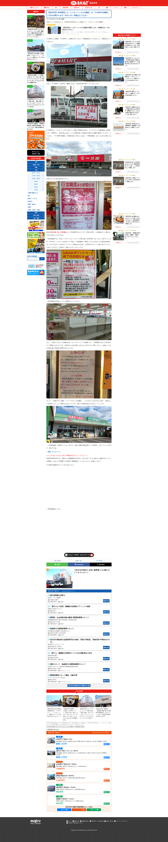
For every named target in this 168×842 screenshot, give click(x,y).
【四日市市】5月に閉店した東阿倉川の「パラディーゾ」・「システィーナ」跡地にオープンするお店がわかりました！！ (132, 78)
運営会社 (76, 821)
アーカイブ (135, 7)
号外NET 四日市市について (75, 823)
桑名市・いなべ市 (32, 198)
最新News (47, 7)
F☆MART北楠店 (51, 726)
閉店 (83, 726)
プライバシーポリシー (122, 821)
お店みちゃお (88, 7)
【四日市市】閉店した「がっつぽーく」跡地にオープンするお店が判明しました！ (132, 93)
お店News (76, 7)
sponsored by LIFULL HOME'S (100, 732)
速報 (125, 7)
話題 (107, 7)
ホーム (70, 821)
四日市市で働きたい (54, 591)
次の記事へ (99, 560)
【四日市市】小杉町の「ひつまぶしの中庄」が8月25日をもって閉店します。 (132, 179)
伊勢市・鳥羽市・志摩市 (34, 210)
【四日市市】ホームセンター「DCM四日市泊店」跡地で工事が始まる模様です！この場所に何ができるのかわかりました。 (132, 61)
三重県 (62, 19)
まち (99, 7)
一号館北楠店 (77, 726)
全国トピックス (34, 7)
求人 (56, 7)
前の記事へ (58, 560)
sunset (57, 729)
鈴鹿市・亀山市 (32, 204)
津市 (29, 195)
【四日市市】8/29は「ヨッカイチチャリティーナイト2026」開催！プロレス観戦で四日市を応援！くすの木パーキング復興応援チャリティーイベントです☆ (35, 33)
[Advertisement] (127, 22)
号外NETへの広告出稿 (97, 821)
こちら (81, 461)
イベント (116, 7)
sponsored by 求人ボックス (68, 591)
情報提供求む (85, 821)
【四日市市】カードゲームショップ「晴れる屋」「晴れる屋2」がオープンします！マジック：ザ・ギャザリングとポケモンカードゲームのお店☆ (35, 103)
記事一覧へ (79, 560)
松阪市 (29, 207)
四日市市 (93, 3)
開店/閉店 (65, 7)
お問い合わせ (109, 821)
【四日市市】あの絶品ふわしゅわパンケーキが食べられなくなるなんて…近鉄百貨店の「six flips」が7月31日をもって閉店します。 (132, 220)
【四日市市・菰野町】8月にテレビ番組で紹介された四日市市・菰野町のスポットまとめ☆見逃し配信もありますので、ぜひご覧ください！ (132, 110)
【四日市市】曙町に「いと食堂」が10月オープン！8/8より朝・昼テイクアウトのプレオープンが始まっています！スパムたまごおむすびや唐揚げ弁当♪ (35, 78)
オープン (58, 726)
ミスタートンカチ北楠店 (67, 726)
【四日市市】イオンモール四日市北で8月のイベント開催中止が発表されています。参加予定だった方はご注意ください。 (132, 45)
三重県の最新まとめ (33, 192)
